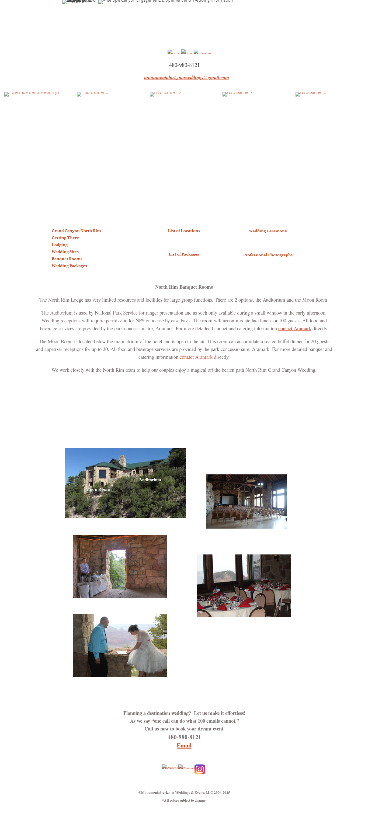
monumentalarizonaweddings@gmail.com (186, 77)
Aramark (294, 328)
